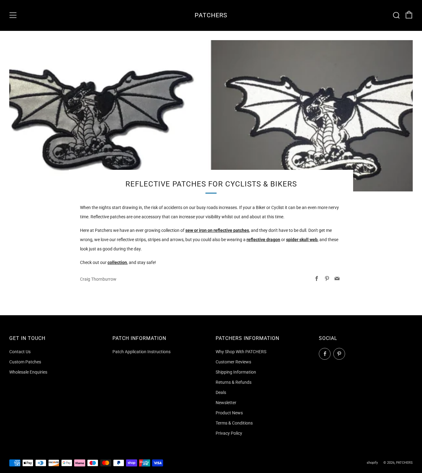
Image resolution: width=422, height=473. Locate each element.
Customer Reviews (233, 361)
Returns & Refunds (233, 382)
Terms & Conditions (234, 423)
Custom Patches (25, 361)
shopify (372, 463)
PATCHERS (211, 15)
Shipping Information (236, 372)
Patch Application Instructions (141, 351)
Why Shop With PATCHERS (241, 351)
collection (117, 262)
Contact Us (20, 351)
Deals (221, 392)
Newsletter (226, 402)
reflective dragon (263, 239)
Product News (229, 412)
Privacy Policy (229, 433)
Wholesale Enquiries (28, 372)
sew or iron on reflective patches (217, 230)
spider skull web (302, 239)
